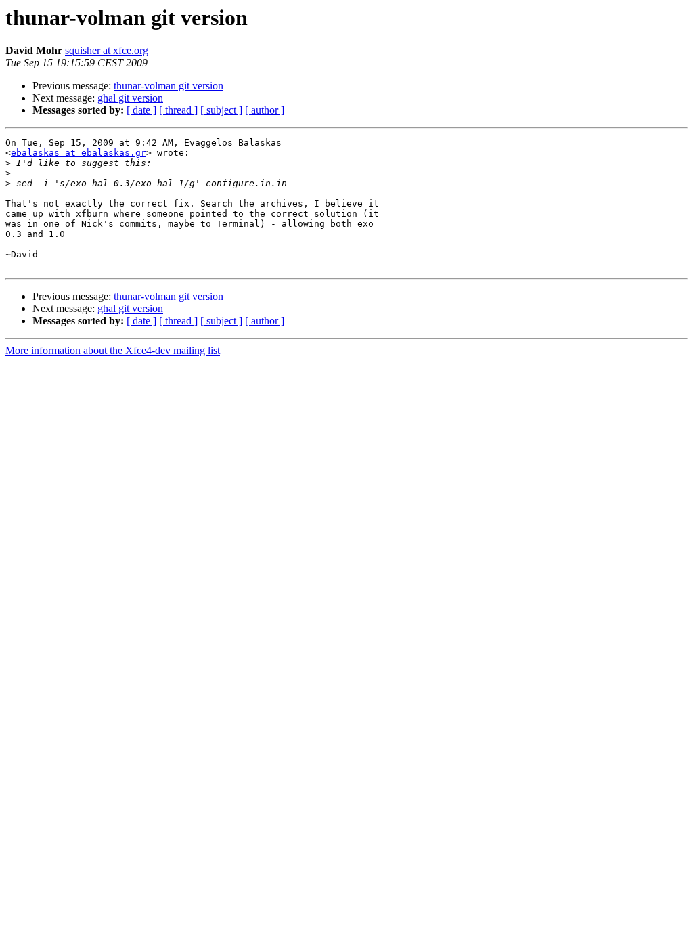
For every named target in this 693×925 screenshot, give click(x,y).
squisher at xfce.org (106, 50)
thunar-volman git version (168, 85)
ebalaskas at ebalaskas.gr (78, 153)
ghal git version (130, 98)
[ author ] (264, 110)
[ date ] (141, 110)
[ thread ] (178, 110)
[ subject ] (221, 110)
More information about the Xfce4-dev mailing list (112, 350)
